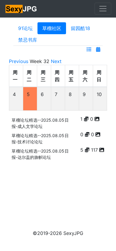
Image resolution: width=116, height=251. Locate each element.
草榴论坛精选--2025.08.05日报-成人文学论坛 (40, 123)
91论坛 (25, 28)
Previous (18, 61)
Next (56, 61)
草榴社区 (51, 28)
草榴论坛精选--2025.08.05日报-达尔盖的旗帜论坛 (40, 154)
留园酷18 (80, 28)
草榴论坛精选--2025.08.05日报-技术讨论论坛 (40, 138)
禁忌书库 (27, 40)
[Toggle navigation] (103, 9)
